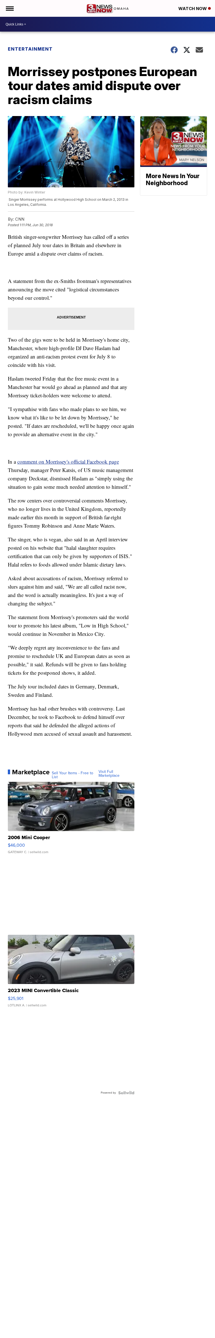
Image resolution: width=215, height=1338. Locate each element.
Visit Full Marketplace (109, 774)
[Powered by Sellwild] (126, 1093)
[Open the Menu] (9, 8)
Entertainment (30, 49)
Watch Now (193, 8)
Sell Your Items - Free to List (72, 775)
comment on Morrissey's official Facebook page (68, 461)
